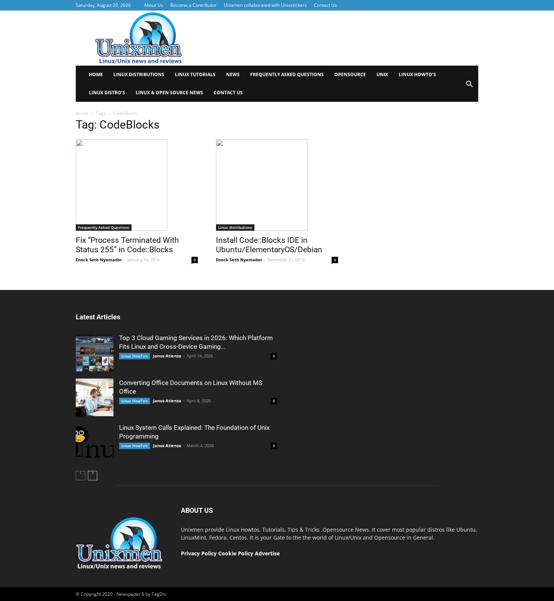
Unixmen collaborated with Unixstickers (265, 5)
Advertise (267, 553)
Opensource (350, 74)
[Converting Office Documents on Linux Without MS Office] (94, 397)
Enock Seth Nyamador (99, 259)
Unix (382, 74)
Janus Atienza (167, 356)
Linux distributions (138, 74)
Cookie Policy (236, 553)
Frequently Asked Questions (287, 74)
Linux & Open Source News (169, 92)
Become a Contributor (193, 5)
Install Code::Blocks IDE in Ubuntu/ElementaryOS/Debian (269, 245)
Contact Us (325, 5)
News (233, 74)
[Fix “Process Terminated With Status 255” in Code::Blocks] (137, 185)
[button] (469, 86)
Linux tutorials (195, 74)
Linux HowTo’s (417, 74)
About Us (153, 5)
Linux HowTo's (134, 356)
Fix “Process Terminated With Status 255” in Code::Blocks (127, 245)
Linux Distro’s (107, 92)
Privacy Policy (199, 553)
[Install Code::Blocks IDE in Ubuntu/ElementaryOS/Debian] (277, 185)
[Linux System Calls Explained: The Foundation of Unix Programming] (94, 442)
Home (96, 74)
